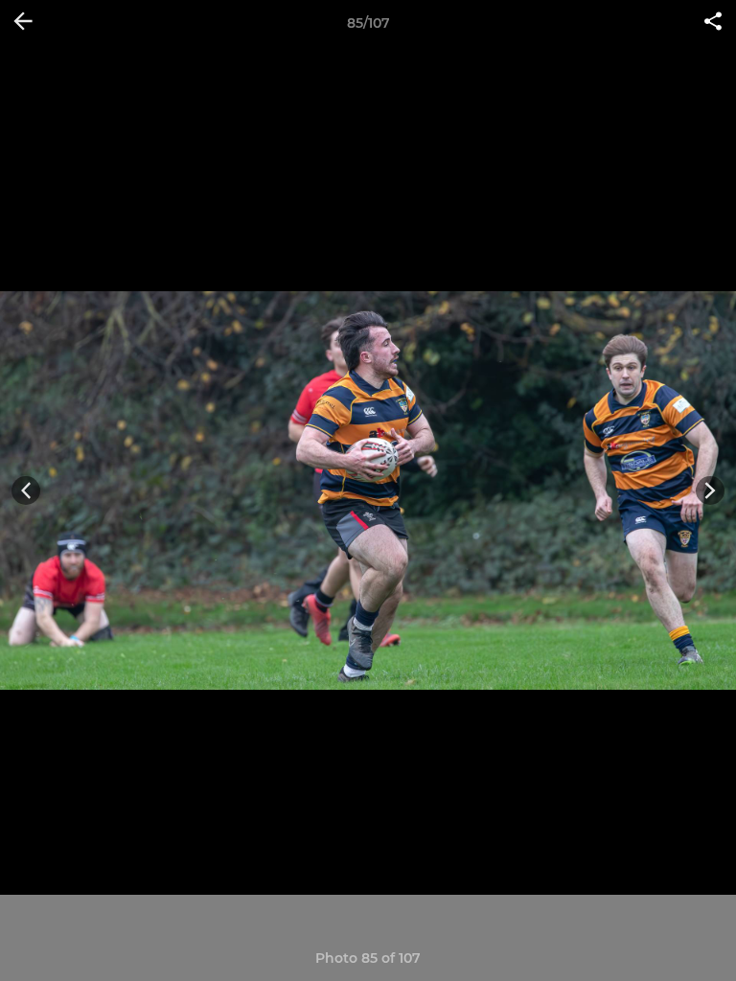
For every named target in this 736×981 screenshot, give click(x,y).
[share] (713, 23)
